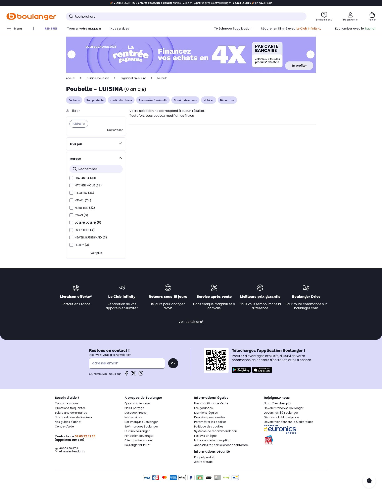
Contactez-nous (66, 403)
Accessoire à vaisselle (153, 100)
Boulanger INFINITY (137, 445)
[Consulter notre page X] (133, 374)
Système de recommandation (215, 431)
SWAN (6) (81, 215)
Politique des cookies (208, 426)
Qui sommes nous (137, 403)
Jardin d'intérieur (121, 100)
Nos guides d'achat (68, 422)
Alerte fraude (203, 462)
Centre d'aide (64, 426)
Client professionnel (138, 440)
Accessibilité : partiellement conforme (221, 445)
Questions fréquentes (70, 408)
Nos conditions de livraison (73, 417)
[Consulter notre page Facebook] (126, 374)
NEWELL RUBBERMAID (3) (91, 237)
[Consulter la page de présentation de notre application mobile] (241, 370)
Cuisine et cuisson (98, 78)
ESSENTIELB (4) (85, 230)
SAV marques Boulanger (141, 426)
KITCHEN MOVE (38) (88, 185)
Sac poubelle (95, 100)
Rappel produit (204, 457)
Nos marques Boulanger (141, 422)
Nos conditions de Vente (211, 403)
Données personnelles (209, 417)
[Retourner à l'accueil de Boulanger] (31, 16)
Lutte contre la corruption (212, 440)
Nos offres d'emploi (277, 403)
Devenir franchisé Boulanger (283, 408)
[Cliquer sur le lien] (191, 55)
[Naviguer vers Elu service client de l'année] (295, 440)
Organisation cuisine (133, 78)
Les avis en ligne (205, 436)
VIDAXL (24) (83, 200)
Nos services (133, 417)
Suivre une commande (71, 413)
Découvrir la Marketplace (281, 417)
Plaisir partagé (134, 408)
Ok (173, 363)
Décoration (227, 100)
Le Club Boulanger (137, 431)
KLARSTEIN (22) (85, 208)
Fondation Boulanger (139, 436)
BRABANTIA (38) (85, 178)
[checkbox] (71, 178)
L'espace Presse (136, 413)
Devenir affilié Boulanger (281, 413)
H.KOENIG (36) (84, 193)
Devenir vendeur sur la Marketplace (289, 422)
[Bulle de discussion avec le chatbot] (369, 481)
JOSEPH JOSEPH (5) (88, 223)
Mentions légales (206, 413)
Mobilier (208, 100)
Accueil (70, 78)
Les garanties (203, 408)
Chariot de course (185, 100)
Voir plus (96, 253)
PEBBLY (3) (82, 245)
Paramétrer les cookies (210, 422)
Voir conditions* (191, 321)
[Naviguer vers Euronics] (295, 429)
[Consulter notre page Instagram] (140, 374)
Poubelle (74, 100)
